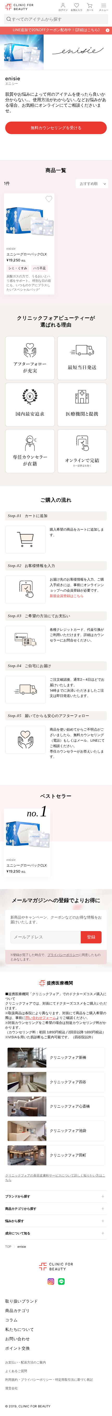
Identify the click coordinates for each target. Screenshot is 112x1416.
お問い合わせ (17, 1339)
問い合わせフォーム (41, 1018)
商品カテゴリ (17, 1310)
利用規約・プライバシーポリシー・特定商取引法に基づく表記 (49, 1379)
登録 (91, 937)
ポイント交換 (17, 1348)
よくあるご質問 (16, 1371)
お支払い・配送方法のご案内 (25, 1362)
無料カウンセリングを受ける (56, 127)
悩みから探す (14, 1221)
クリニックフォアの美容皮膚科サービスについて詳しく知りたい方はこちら (55, 1178)
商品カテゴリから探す (20, 1209)
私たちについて (19, 1329)
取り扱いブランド (21, 1301)
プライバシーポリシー (63, 955)
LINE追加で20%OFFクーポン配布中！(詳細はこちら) (56, 33)
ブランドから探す (17, 1196)
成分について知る (17, 1233)
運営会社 (11, 1388)
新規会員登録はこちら (67, 596)
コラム (11, 1320)
